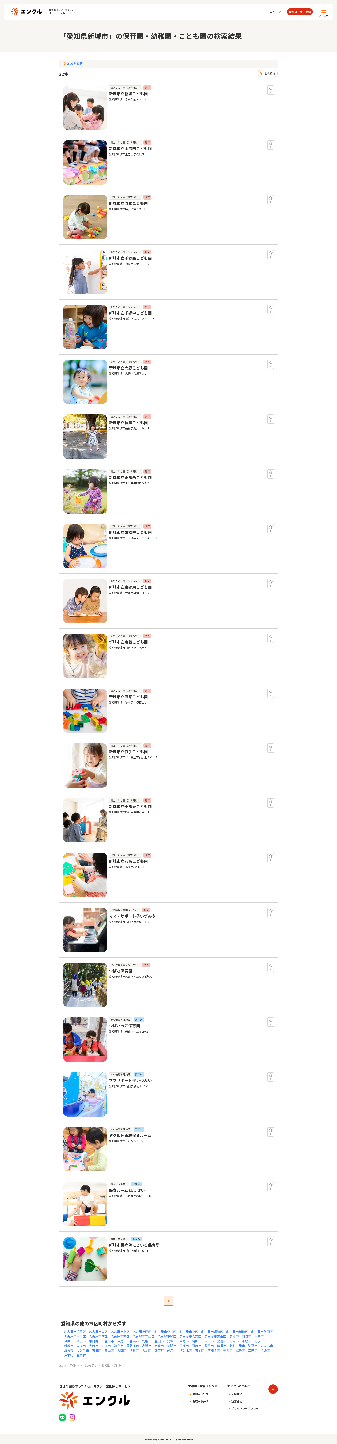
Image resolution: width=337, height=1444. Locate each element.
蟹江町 (159, 1350)
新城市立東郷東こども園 (130, 587)
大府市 (93, 1345)
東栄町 (68, 1355)
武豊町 (240, 1350)
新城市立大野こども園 (128, 368)
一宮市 (259, 1336)
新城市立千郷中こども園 (130, 313)
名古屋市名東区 (190, 1336)
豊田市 (159, 1341)
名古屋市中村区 (165, 1331)
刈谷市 (146, 1341)
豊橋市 (234, 1336)
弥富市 (252, 1345)
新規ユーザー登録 (300, 12)
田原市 (196, 1345)
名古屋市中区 (188, 1331)
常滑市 (221, 1341)
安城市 (171, 1341)
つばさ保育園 (120, 971)
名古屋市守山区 (143, 1336)
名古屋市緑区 (167, 1336)
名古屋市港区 (98, 1336)
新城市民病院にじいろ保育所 (134, 1245)
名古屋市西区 (142, 1331)
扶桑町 (134, 1350)
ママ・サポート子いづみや (132, 916)
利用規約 (236, 1394)
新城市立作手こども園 (128, 751)
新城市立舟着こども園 (128, 642)
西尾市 (184, 1341)
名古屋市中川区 (75, 1336)
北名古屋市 (237, 1345)
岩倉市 (159, 1345)
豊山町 (109, 1350)
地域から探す (200, 1401)
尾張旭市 (132, 1345)
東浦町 (199, 1350)
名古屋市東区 (98, 1331)
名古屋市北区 (120, 1331)
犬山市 (209, 1341)
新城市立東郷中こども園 (130, 532)
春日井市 (95, 1341)
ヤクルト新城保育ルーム (130, 1135)
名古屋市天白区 (215, 1336)
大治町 (146, 1350)
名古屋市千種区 (75, 1331)
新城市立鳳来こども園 (128, 696)
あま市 (68, 1350)
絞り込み (270, 73)
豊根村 (81, 1355)
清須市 (221, 1345)
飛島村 (171, 1350)
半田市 (81, 1341)
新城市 (68, 1345)
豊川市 (109, 1341)
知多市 (106, 1345)
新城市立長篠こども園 (128, 422)
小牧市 (246, 1341)
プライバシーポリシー (245, 1408)
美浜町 (227, 1350)
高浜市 (146, 1345)
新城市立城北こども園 (128, 203)
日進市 (184, 1345)
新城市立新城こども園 (128, 93)
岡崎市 (246, 1336)
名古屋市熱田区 (262, 1331)
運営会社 (236, 1401)
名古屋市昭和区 (212, 1331)
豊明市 (171, 1345)
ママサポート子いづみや (130, 1080)
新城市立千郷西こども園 (130, 258)
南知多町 (214, 1350)
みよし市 (267, 1345)
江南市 (234, 1341)
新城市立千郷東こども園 (130, 806)
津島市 (121, 1341)
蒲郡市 (196, 1341)
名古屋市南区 (120, 1336)
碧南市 (134, 1341)
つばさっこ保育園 (124, 1025)
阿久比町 (185, 1350)
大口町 (121, 1350)
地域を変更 (75, 63)
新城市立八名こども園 (128, 861)
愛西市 (209, 1345)
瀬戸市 (68, 1341)
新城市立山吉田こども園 (130, 148)
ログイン (275, 11)
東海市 (81, 1345)
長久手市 (82, 1350)
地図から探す (200, 1394)
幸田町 (252, 1350)
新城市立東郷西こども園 (130, 477)
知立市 (118, 1345)
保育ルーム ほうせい (127, 1190)
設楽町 (265, 1350)
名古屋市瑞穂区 (237, 1331)
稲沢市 (259, 1341)
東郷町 (96, 1350)
